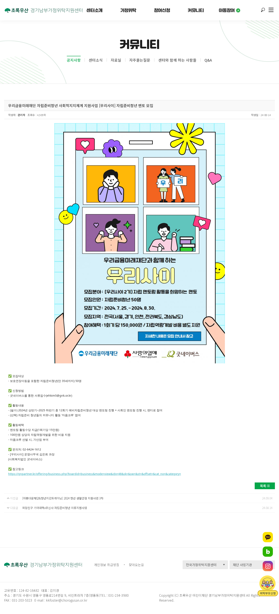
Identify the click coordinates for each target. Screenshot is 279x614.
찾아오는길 (136, 564)
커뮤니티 (196, 10)
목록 (263, 485)
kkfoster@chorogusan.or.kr (66, 600)
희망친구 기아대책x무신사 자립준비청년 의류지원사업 (54, 508)
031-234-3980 (118, 595)
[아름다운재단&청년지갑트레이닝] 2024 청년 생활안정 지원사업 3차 (62, 498)
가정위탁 (128, 10)
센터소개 (94, 10)
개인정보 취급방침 (106, 564)
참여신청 (162, 10)
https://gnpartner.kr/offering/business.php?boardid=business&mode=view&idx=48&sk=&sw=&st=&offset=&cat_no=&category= (94, 474)
